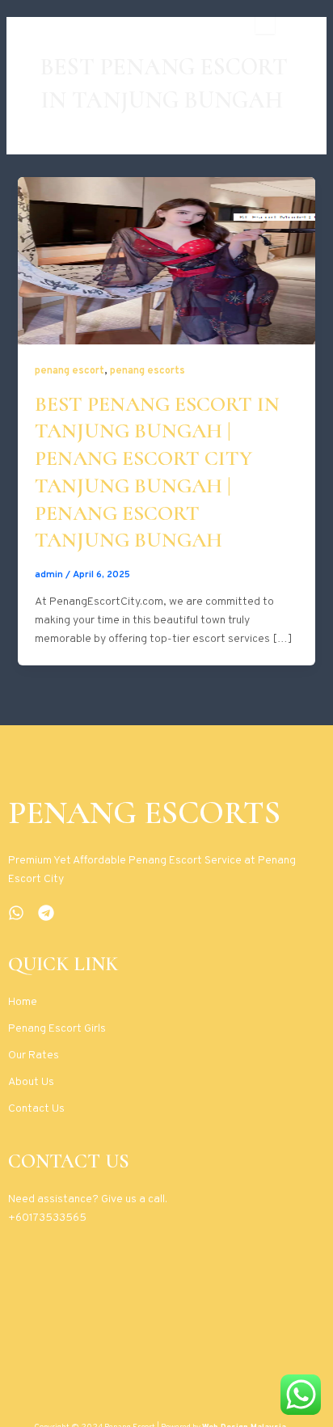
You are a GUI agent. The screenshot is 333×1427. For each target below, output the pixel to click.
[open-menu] (265, 23)
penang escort (69, 371)
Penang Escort (76, 23)
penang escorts (147, 371)
